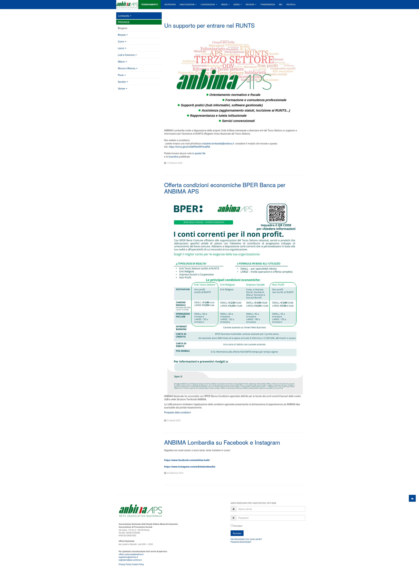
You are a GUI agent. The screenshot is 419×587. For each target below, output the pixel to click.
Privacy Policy (125, 564)
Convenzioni (208, 4)
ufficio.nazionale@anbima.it (131, 554)
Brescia (122, 34)
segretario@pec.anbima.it (130, 559)
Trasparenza (267, 4)
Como (121, 41)
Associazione (187, 4)
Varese (121, 88)
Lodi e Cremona (126, 54)
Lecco (121, 48)
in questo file (198, 153)
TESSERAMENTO (149, 4)
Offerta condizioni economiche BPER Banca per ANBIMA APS (224, 188)
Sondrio (122, 81)
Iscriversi (170, 4)
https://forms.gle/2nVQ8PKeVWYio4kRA (189, 146)
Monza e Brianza (126, 68)
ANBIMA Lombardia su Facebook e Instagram (222, 442)
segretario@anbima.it (128, 557)
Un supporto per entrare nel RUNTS (209, 25)
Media (224, 4)
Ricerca (290, 4)
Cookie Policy (138, 564)
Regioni (250, 4)
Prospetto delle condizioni (177, 412)
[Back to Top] (412, 498)
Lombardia (123, 15)
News (237, 4)
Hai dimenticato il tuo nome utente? (246, 539)
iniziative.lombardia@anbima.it (218, 143)
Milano (121, 61)
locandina (174, 156)
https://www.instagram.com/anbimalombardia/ (189, 466)
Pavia (121, 75)
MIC (280, 4)
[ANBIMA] (127, 4)
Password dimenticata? (241, 541)
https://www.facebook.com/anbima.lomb (186, 460)
